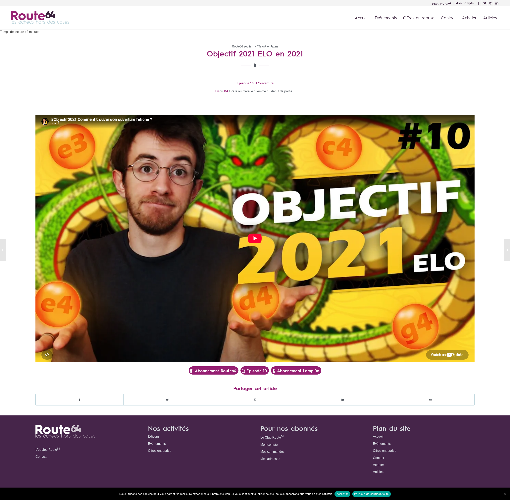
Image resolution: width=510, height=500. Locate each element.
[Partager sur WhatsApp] (255, 399)
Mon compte (269, 444)
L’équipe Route (47, 449)
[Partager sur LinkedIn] (342, 399)
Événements (157, 443)
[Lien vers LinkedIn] (497, 3)
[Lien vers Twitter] (485, 3)
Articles (378, 471)
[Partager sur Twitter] (167, 399)
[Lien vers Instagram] (491, 3)
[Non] (505, 494)
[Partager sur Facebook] (79, 399)
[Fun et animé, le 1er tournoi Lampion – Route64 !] (3, 250)
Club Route (441, 3)
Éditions (154, 436)
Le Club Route (272, 437)
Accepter (342, 493)
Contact (40, 456)
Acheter (378, 464)
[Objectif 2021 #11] (507, 250)
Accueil (378, 436)
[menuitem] (441, 3)
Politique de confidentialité (371, 493)
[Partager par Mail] (430, 399)
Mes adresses (270, 459)
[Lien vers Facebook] (479, 3)
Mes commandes (272, 451)
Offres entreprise (159, 450)
